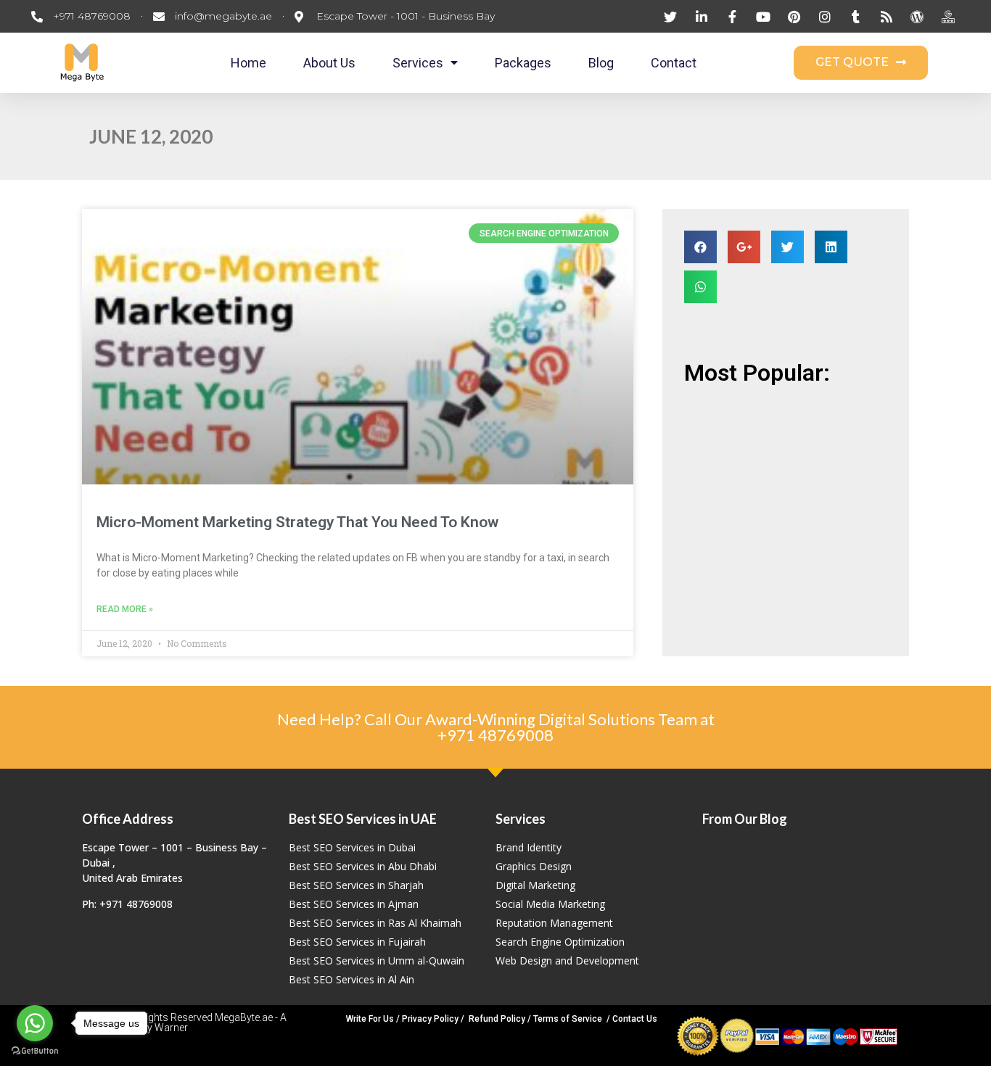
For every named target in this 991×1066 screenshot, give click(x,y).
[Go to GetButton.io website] (35, 1051)
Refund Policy (497, 1019)
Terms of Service (567, 1019)
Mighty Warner (155, 1027)
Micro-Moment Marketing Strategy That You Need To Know (297, 522)
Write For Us (370, 1019)
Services (417, 62)
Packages (523, 62)
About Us (329, 62)
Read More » (124, 609)
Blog (601, 62)
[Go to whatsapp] (35, 1023)
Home (248, 62)
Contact (673, 62)
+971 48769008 (495, 735)
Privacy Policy (430, 1019)
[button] (861, 63)
